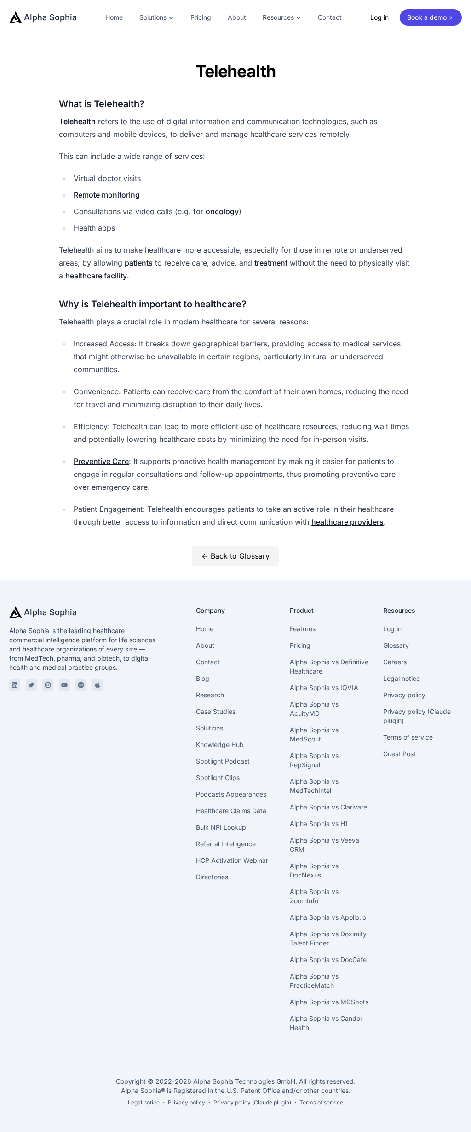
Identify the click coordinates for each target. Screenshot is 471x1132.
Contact (330, 17)
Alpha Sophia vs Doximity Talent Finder (328, 938)
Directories (212, 877)
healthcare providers (347, 521)
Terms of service (408, 737)
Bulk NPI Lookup (221, 827)
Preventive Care (101, 461)
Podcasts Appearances (231, 794)
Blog (202, 678)
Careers (395, 662)
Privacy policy (404, 695)
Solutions (209, 728)
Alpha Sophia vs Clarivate (328, 807)
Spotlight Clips (218, 777)
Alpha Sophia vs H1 (319, 823)
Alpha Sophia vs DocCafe (328, 959)
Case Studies (216, 711)
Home (114, 17)
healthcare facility (96, 275)
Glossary (396, 645)
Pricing (200, 17)
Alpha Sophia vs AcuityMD (314, 708)
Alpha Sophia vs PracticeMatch (314, 980)
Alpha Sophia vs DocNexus (314, 870)
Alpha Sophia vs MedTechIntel (314, 785)
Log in (379, 17)
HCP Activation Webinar (232, 860)
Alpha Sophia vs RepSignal (314, 760)
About (237, 17)
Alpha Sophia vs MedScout (314, 734)
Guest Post (399, 754)
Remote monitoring (107, 194)
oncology (222, 211)
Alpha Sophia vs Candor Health (326, 1022)
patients (139, 262)
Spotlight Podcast (223, 761)
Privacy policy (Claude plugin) (417, 716)
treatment (270, 262)
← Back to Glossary (235, 555)
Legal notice (401, 678)
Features (303, 629)
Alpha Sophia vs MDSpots (329, 1002)
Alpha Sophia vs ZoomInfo (314, 896)
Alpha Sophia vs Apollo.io (328, 917)
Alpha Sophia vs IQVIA (324, 687)
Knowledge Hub (220, 744)
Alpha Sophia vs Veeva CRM (324, 844)
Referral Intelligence (226, 844)
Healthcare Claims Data (231, 811)
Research (210, 695)
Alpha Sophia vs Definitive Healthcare (329, 666)
